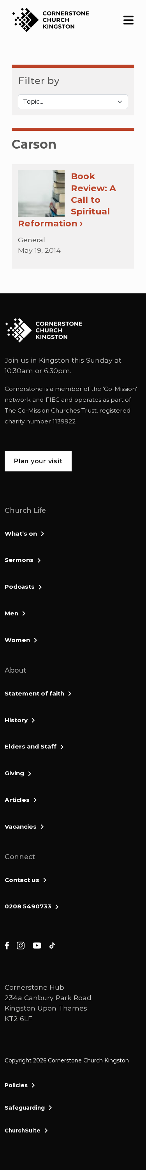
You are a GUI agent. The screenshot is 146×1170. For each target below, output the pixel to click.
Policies (16, 1085)
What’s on (21, 533)
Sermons (19, 560)
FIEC (53, 399)
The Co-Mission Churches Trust (51, 410)
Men (11, 613)
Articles (17, 799)
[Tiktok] (52, 945)
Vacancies (21, 826)
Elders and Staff (30, 746)
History (16, 720)
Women (17, 640)
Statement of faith (34, 693)
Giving (14, 773)
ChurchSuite (22, 1130)
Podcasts (20, 586)
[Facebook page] (7, 945)
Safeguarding (25, 1108)
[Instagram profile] (21, 945)
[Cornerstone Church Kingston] (51, 20)
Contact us (22, 880)
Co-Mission (120, 388)
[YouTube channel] (37, 945)
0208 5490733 (28, 906)
